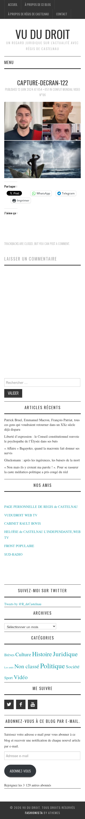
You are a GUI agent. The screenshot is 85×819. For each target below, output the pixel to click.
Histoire (42, 654)
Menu (9, 62)
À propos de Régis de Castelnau (28, 14)
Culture (23, 654)
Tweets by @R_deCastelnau (22, 604)
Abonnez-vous (20, 771)
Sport (8, 677)
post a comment (59, 243)
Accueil (12, 4)
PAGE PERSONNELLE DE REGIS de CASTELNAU (41, 506)
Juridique (65, 653)
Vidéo (21, 677)
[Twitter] (9, 704)
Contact (61, 14)
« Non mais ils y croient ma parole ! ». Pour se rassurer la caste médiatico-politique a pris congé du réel (41, 469)
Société (73, 666)
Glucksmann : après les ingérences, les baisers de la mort (42, 460)
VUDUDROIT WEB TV (20, 515)
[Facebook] (21, 704)
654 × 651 (43, 89)
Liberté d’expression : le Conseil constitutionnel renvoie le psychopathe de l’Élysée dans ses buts (41, 438)
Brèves (9, 654)
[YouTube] (32, 704)
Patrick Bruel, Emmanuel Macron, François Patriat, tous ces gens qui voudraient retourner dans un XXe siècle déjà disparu (42, 425)
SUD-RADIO (13, 554)
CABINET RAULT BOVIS (22, 523)
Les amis (8, 667)
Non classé (26, 666)
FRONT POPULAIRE (19, 546)
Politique (52, 665)
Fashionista (34, 812)
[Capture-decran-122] (42, 139)
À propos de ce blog (38, 4)
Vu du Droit (42, 34)
